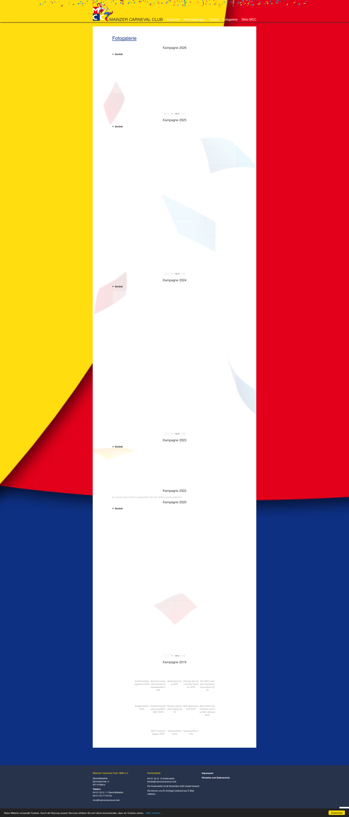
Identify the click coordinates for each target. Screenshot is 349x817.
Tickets (214, 19)
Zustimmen (336, 812)
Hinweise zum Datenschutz (216, 777)
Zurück (119, 54)
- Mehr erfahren (152, 813)
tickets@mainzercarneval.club (161, 781)
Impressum (207, 773)
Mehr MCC (249, 19)
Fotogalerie (230, 19)
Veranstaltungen (194, 19)
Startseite (173, 19)
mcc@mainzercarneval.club (106, 800)
